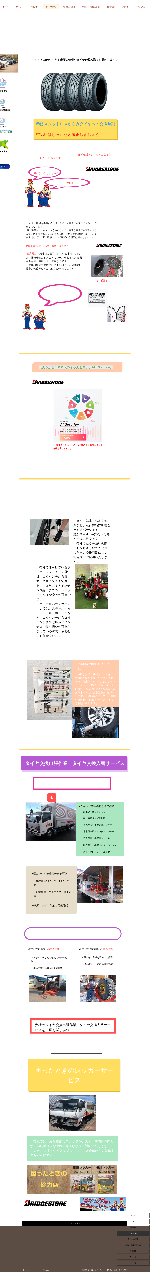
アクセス (133, 1257)
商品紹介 (133, 1227)
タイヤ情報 (133, 1233)
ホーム (133, 1215)
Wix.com (103, 1270)
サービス (133, 1221)
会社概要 (133, 1251)
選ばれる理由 (133, 1239)
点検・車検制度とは (133, 1245)
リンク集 (133, 1263)
